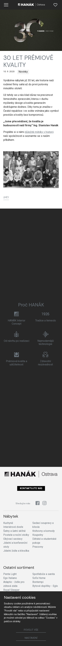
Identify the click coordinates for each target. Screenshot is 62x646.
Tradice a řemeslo (45, 320)
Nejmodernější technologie (45, 342)
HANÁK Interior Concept (16, 322)
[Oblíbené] (55, 5)
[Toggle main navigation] (6, 4)
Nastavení (31, 638)
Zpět (6, 197)
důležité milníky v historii (39, 132)
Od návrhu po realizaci (16, 340)
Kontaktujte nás (31, 488)
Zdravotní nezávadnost (45, 363)
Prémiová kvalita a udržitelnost (16, 363)
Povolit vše (31, 629)
